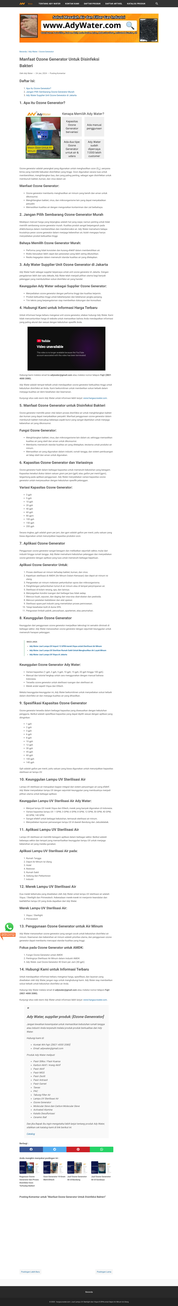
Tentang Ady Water (49, 4)
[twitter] (54, 1149)
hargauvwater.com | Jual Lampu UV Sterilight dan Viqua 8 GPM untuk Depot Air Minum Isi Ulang (92, 1302)
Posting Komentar (57, 73)
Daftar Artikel (113, 4)
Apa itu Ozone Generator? (38, 88)
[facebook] (31, 1149)
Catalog (31, 1133)
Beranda (89, 1292)
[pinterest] (78, 1149)
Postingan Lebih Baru (30, 1272)
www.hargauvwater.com (95, 398)
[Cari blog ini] (157, 3)
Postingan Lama (104, 1272)
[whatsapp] (101, 1149)
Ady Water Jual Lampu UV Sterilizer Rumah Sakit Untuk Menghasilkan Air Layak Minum (67, 650)
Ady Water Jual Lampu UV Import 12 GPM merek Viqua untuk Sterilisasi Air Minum (65, 646)
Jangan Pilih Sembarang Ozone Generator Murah (50, 92)
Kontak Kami (72, 4)
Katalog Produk (136, 4)
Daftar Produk (92, 4)
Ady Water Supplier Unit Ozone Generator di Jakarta (51, 95)
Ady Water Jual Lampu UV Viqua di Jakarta (48, 654)
